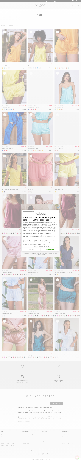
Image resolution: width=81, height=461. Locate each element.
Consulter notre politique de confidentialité (34, 244)
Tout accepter (50, 249)
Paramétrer (31, 249)
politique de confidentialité (48, 238)
